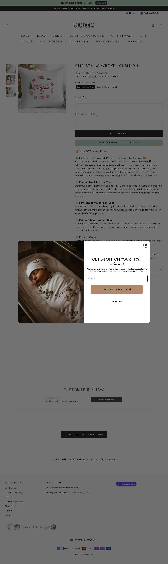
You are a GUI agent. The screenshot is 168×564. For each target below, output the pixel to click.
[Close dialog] (146, 245)
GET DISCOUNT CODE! (117, 289)
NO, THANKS (117, 302)
